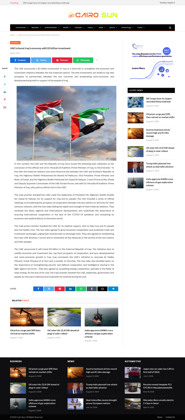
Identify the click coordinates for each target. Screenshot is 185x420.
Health (66, 27)
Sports (112, 27)
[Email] (4, 107)
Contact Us (170, 417)
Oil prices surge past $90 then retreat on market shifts (25, 332)
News (101, 27)
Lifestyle (78, 27)
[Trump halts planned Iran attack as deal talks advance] (136, 167)
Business (35, 27)
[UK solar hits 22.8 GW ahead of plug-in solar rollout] (64, 317)
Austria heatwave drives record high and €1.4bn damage (158, 132)
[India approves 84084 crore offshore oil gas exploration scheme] (101, 317)
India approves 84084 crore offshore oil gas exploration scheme (99, 333)
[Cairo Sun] (92, 15)
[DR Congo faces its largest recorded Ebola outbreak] (136, 102)
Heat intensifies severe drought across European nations (101, 401)
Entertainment (51, 27)
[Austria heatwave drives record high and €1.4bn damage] (136, 133)
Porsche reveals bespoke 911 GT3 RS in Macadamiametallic (157, 386)
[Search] (170, 27)
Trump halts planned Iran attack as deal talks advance (159, 165)
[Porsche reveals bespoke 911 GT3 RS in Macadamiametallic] (133, 388)
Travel (139, 27)
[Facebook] (4, 76)
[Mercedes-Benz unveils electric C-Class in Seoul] (133, 403)
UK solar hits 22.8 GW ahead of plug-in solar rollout (63, 332)
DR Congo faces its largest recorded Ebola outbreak (46, 3)
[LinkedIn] (4, 92)
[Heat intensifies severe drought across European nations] (75, 403)
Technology (126, 27)
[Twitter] (4, 84)
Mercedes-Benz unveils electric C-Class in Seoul (158, 401)
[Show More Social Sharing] (97, 60)
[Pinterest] (4, 99)
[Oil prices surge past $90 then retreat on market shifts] (27, 317)
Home (12, 35)
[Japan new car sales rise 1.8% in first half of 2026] (133, 372)
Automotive (20, 27)
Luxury (90, 27)
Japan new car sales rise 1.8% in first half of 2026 (158, 370)
